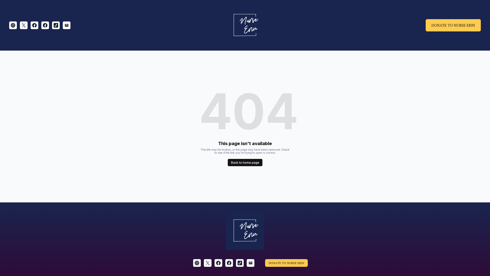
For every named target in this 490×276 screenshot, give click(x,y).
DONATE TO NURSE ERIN (453, 25)
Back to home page (245, 162)
